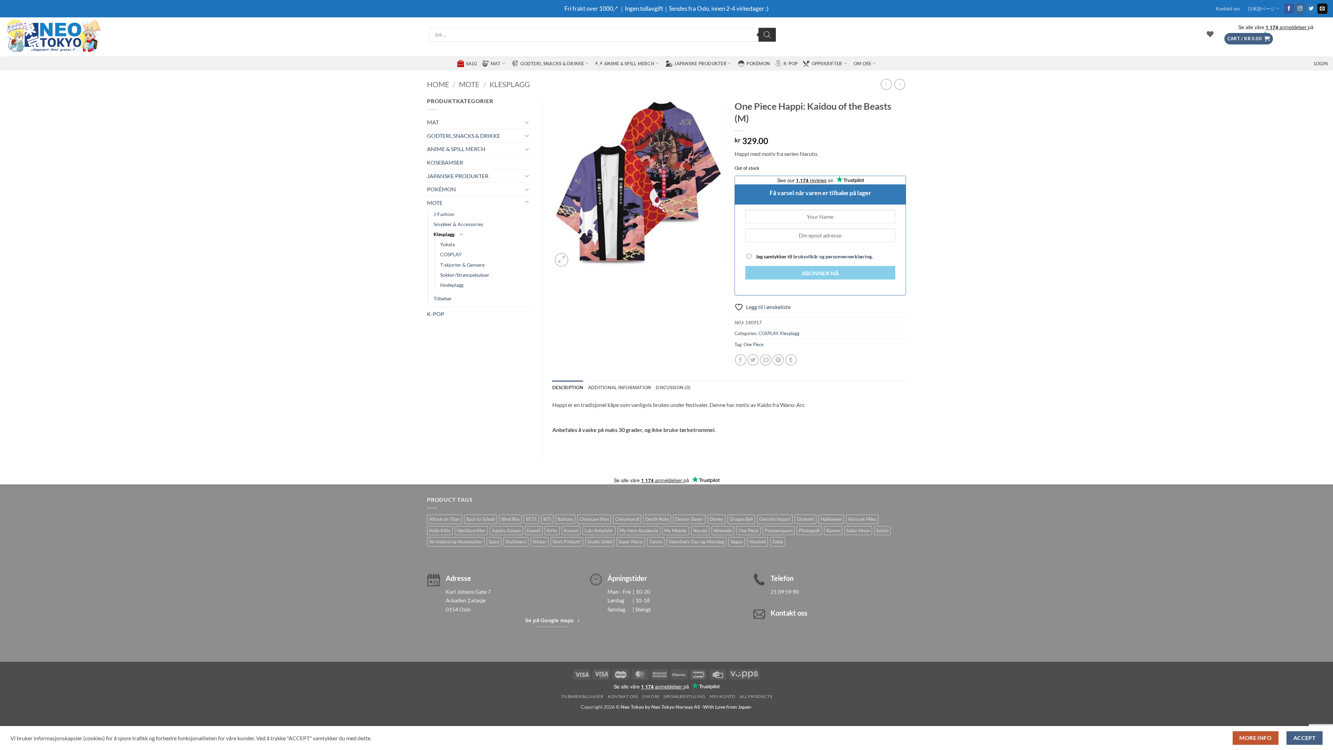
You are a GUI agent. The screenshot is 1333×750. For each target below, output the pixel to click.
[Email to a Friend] (765, 360)
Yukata (447, 244)
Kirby (552, 530)
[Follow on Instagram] (1300, 8)
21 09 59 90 (785, 591)
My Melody (675, 530)
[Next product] (886, 84)
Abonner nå (820, 273)
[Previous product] (899, 84)
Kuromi (571, 530)
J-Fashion (444, 214)
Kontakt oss (1228, 8)
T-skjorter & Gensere (462, 265)
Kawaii (533, 530)
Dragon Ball (741, 519)
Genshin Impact (774, 519)
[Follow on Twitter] (1311, 8)
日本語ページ (1261, 8)
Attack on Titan (444, 519)
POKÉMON (758, 63)
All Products (756, 696)
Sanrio (882, 530)
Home (438, 84)
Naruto (700, 530)
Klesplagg (509, 84)
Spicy (494, 541)
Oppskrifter (827, 63)
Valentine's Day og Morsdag (696, 541)
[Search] (767, 35)
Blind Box (510, 519)
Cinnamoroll (627, 519)
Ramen (833, 530)
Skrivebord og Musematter (456, 541)
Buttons (565, 519)
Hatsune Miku (862, 519)
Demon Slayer (689, 519)
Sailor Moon (858, 530)
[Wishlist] (1210, 34)
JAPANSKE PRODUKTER (700, 63)
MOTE (469, 84)
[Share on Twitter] (753, 360)
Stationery (515, 541)
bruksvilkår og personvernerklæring (832, 256)
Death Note (657, 519)
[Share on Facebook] (740, 360)
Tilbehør (443, 298)
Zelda (777, 541)
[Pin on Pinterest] (778, 360)
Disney (716, 519)
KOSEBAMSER (445, 162)
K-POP (790, 63)
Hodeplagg (451, 285)
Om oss (862, 63)
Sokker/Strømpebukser (464, 275)
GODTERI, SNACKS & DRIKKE (552, 63)
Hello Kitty (440, 530)
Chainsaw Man (594, 519)
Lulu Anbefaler (599, 530)
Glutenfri (805, 519)
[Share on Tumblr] (791, 360)
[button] (1248, 38)
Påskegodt (809, 530)
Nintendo (723, 530)
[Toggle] (527, 122)
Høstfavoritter (471, 530)
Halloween (831, 519)
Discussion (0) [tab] (673, 387)
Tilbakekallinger (582, 696)
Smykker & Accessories (458, 224)
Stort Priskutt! (567, 541)
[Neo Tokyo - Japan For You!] (53, 37)
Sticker (539, 541)
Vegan (736, 541)
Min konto (723, 696)
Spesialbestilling (684, 696)
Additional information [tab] (619, 387)
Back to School (480, 519)
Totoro (655, 541)
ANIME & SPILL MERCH (629, 63)
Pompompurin (779, 530)
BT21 (531, 519)
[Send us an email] (1322, 8)
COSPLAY (451, 254)
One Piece (754, 344)
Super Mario (631, 541)
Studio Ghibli (599, 541)
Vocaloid (757, 541)
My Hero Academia (639, 530)
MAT (496, 63)
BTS (547, 519)
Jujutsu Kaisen (506, 530)
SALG (471, 63)
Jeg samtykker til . (814, 256)
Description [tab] (567, 387)
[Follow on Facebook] (1289, 8)
